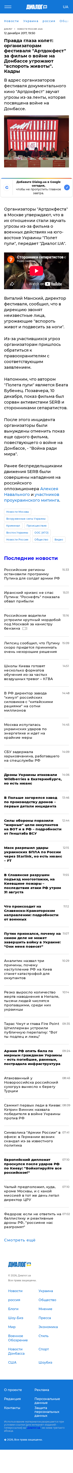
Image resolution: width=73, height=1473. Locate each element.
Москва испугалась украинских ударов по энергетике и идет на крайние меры (25, 731)
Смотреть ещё (20, 1240)
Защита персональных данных (46, 1412)
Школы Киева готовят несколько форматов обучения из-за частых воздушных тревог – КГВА (28, 672)
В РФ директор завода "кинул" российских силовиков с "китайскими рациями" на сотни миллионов (28, 701)
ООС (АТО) (41, 532)
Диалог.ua (33, 1427)
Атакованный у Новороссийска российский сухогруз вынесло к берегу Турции (31, 1084)
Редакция (12, 1399)
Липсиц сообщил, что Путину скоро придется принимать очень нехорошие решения (32, 647)
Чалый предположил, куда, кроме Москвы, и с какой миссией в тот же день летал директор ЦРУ (31, 1193)
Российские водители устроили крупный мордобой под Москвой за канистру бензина (32, 621)
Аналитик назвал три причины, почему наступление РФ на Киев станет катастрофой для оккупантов (28, 969)
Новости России (17, 539)
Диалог (8, 29)
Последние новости (31, 558)
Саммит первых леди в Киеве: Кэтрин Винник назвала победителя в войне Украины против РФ (32, 1111)
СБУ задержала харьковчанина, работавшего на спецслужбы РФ (32, 756)
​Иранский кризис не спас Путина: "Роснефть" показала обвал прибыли (32, 597)
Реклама (41, 1390)
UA (65, 7)
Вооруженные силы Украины (26, 518)
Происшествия (37, 525)
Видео (59, 539)
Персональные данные (47, 1401)
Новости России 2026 (30, 29)
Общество (41, 539)
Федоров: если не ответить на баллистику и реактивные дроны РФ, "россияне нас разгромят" (32, 1220)
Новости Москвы (17, 511)
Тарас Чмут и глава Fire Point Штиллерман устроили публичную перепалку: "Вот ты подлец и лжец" (31, 1030)
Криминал (13, 525)
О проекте (13, 1390)
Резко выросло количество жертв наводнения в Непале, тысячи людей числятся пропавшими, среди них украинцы (31, 1000)
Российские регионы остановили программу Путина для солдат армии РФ (32, 574)
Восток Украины (17, 532)
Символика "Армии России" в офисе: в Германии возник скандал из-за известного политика (32, 1138)
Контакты (12, 1408)
